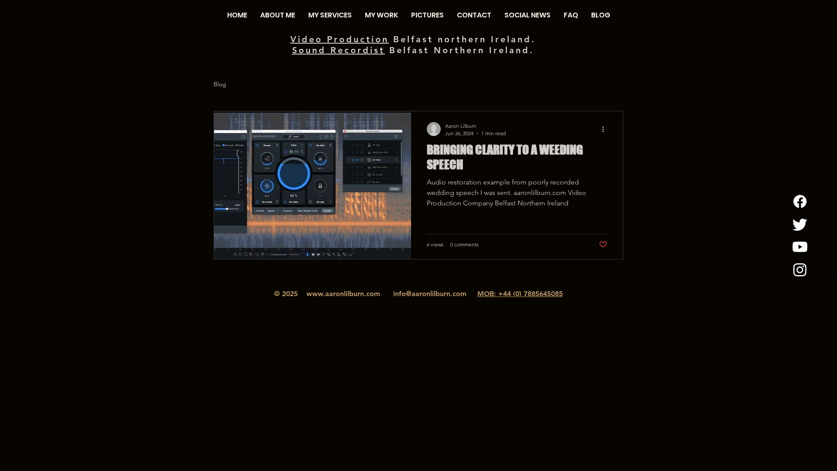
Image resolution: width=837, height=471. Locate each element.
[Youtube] (800, 247)
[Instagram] (800, 269)
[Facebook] (800, 201)
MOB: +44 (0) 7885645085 (520, 294)
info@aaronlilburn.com (429, 294)
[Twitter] (800, 224)
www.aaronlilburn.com (343, 294)
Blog (220, 84)
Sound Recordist (338, 50)
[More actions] (606, 129)
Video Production (339, 39)
